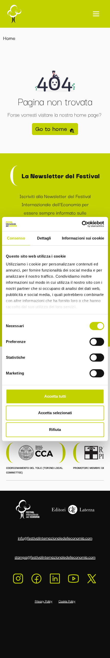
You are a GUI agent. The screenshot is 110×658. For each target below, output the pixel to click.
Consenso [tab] (16, 238)
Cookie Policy (67, 601)
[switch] (97, 342)
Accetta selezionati (55, 413)
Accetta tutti (55, 396)
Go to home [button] (52, 129)
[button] (96, 14)
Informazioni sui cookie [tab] (83, 238)
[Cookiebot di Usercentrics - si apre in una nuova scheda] (81, 224)
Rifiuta (55, 429)
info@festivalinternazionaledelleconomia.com (55, 538)
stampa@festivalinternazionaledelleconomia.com (55, 557)
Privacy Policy (43, 601)
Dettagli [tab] (44, 238)
